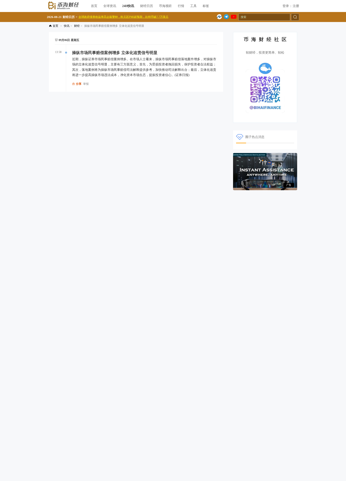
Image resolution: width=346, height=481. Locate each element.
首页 (94, 6)
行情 (181, 6)
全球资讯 (109, 6)
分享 (78, 83)
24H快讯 (128, 6)
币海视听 (165, 6)
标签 (206, 6)
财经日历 (146, 6)
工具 (193, 6)
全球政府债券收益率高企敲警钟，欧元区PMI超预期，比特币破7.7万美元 (123, 16)
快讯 (66, 25)
